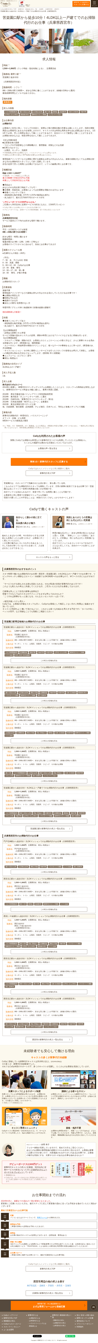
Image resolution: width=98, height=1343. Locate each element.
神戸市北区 (32, 1285)
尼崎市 (42, 1285)
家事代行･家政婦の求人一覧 (61, 1316)
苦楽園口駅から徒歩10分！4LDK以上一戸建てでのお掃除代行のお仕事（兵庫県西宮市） (41, 788)
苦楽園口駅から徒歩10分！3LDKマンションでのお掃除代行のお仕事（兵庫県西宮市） (41, 707)
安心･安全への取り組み (85, 1315)
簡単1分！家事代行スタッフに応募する (49, 461)
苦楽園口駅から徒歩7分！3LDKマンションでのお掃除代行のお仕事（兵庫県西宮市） (40, 667)
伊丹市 (59, 1285)
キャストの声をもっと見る (47, 557)
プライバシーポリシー (85, 1324)
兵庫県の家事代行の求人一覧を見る (47, 1293)
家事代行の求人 (58, 1320)
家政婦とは (33, 1326)
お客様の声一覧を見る (47, 448)
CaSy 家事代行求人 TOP (8, 9)
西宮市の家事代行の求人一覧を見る (47, 1040)
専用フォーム (42, 1218)
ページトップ (93, 1307)
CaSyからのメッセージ (12, 1324)
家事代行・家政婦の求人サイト (8, 1)
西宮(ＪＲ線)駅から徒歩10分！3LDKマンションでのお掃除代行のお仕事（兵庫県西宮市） (42, 916)
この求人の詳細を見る (49, 660)
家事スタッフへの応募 (85, 1318)
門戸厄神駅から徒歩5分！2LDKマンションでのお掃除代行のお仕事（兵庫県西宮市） (40, 841)
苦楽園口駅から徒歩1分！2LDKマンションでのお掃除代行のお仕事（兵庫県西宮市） (40, 748)
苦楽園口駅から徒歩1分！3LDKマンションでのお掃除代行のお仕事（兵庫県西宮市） (40, 627)
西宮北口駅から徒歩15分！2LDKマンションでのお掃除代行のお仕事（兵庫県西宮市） (41, 879)
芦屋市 (51, 1285)
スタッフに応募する (81, 3)
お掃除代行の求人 (59, 1323)
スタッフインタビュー (12, 1327)
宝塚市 (68, 1285)
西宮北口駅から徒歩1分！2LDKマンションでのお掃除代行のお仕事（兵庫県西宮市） (40, 999)
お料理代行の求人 (59, 1325)
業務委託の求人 (9, 1321)
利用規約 (80, 1327)
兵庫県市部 (48, 9)
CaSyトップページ (11, 1315)
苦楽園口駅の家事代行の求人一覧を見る (47, 829)
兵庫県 (41, 9)
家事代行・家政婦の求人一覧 (27, 9)
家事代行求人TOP (47, 473)
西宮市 (56, 9)
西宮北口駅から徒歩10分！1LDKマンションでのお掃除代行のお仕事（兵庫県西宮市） (41, 958)
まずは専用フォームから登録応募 (49, 1305)
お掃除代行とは (34, 1318)
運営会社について (83, 1321)
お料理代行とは (34, 1321)
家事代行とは (33, 1315)
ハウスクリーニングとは (37, 1323)
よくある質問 (9, 1330)
